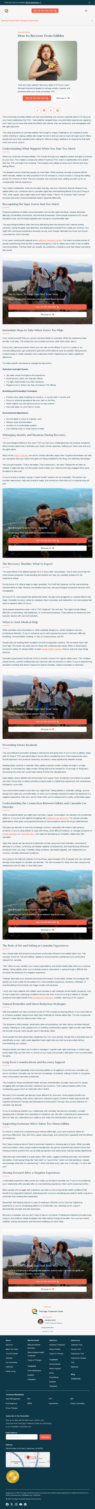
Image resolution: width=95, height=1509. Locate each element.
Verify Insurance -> (33, 2)
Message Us (62, 98)
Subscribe (45, 1437)
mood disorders (27, 834)
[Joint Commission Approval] (13, 1477)
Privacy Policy (36, 1499)
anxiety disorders (10, 834)
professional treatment (43, 997)
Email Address (11, 1433)
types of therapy (21, 455)
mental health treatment (51, 649)
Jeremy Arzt (50, 1320)
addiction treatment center (50, 240)
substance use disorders (57, 818)
